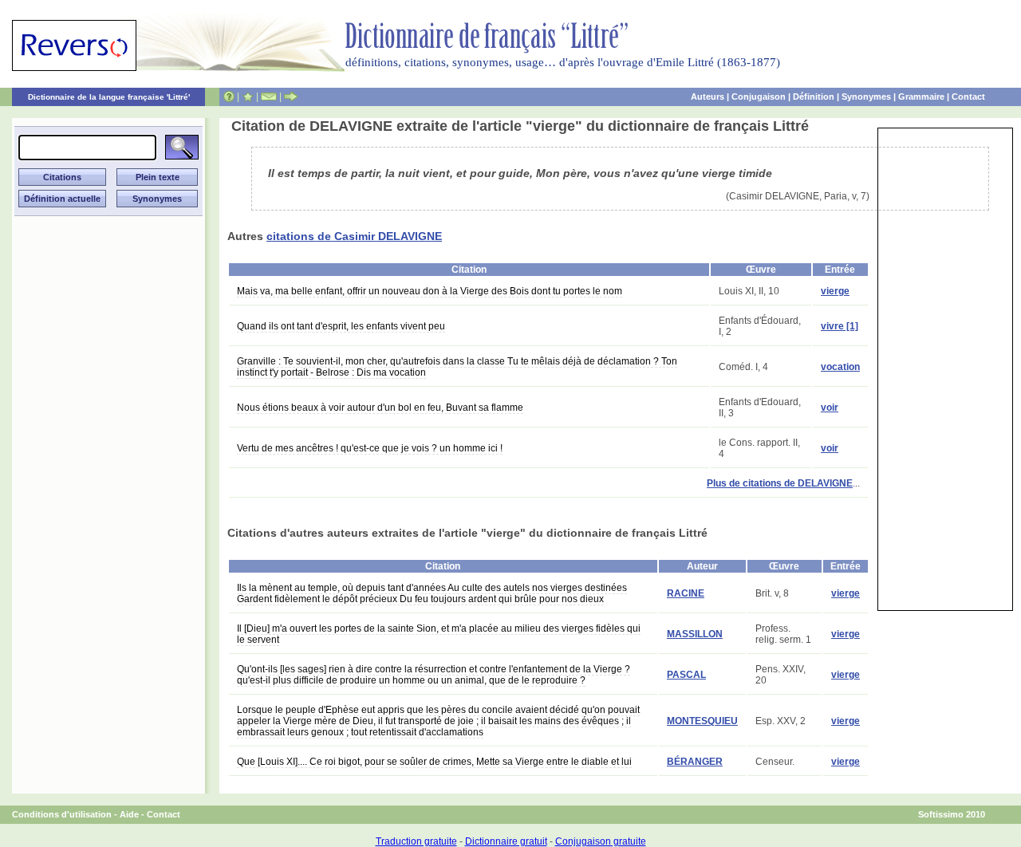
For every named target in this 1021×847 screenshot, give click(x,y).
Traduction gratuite (416, 841)
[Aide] (229, 96)
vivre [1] (839, 326)
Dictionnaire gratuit (506, 841)
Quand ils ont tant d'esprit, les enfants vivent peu (341, 326)
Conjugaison (758, 96)
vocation (840, 366)
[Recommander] (291, 96)
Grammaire (921, 96)
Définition (813, 96)
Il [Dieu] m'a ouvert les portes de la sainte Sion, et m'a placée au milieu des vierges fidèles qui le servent (439, 634)
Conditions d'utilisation (62, 814)
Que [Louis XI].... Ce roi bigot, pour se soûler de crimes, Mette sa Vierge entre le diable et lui (434, 761)
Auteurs (707, 96)
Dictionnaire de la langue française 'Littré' (109, 97)
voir (829, 407)
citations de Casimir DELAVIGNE (354, 236)
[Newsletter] (269, 96)
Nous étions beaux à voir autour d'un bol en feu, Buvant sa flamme (380, 407)
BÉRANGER (695, 761)
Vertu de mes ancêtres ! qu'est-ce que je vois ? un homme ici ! (370, 448)
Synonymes (866, 96)
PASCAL (686, 674)
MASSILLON (695, 634)
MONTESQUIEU (702, 721)
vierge (835, 291)
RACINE (685, 593)
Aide (129, 814)
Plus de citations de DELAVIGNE (780, 483)
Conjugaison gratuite (600, 841)
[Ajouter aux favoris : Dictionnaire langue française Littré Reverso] (248, 96)
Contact (968, 96)
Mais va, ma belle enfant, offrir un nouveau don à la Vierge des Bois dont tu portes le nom (429, 291)
